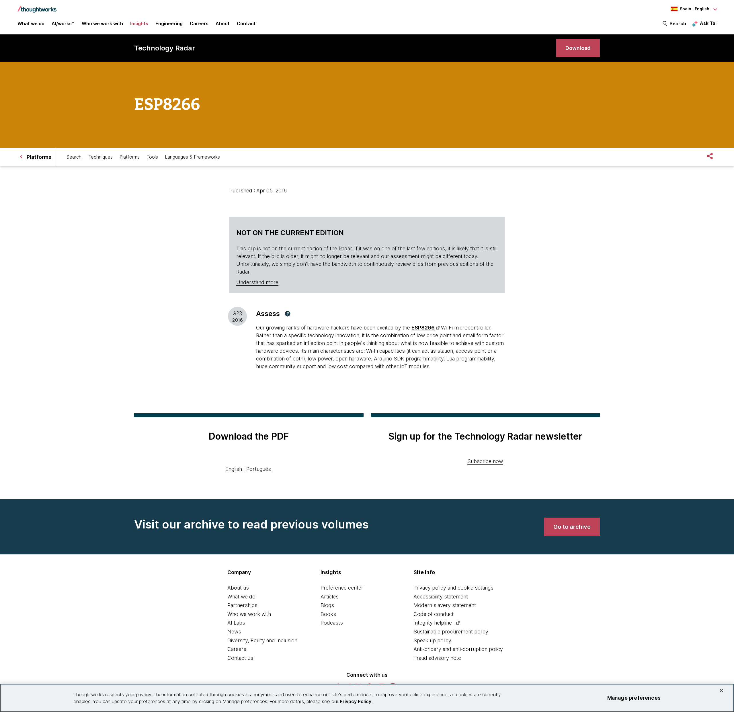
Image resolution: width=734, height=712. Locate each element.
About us (238, 588)
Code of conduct (433, 614)
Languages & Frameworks (192, 157)
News (234, 632)
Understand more (257, 282)
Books (328, 614)
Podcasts (332, 623)
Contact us (240, 658)
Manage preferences (634, 698)
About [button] (223, 23)
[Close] (721, 690)
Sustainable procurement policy (450, 632)
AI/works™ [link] (63, 23)
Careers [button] (199, 23)
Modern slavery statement (444, 605)
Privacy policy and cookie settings (453, 588)
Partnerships (242, 605)
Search (677, 23)
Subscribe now (485, 461)
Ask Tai (708, 23)
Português (258, 469)
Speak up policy (432, 640)
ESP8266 (423, 328)
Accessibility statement (440, 597)
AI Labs (236, 623)
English (233, 469)
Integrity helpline (432, 623)
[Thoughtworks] (36, 6)
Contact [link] (246, 23)
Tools (152, 157)
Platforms (130, 157)
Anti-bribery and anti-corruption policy (458, 649)
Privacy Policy (355, 701)
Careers (236, 649)
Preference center (342, 588)
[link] (578, 48)
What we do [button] (30, 23)
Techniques (100, 157)
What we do (241, 597)
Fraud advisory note (437, 658)
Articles (330, 597)
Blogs (327, 605)
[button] (287, 314)
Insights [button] (139, 23)
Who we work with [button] (102, 23)
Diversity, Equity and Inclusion (262, 640)
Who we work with (249, 614)
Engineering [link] (169, 23)
